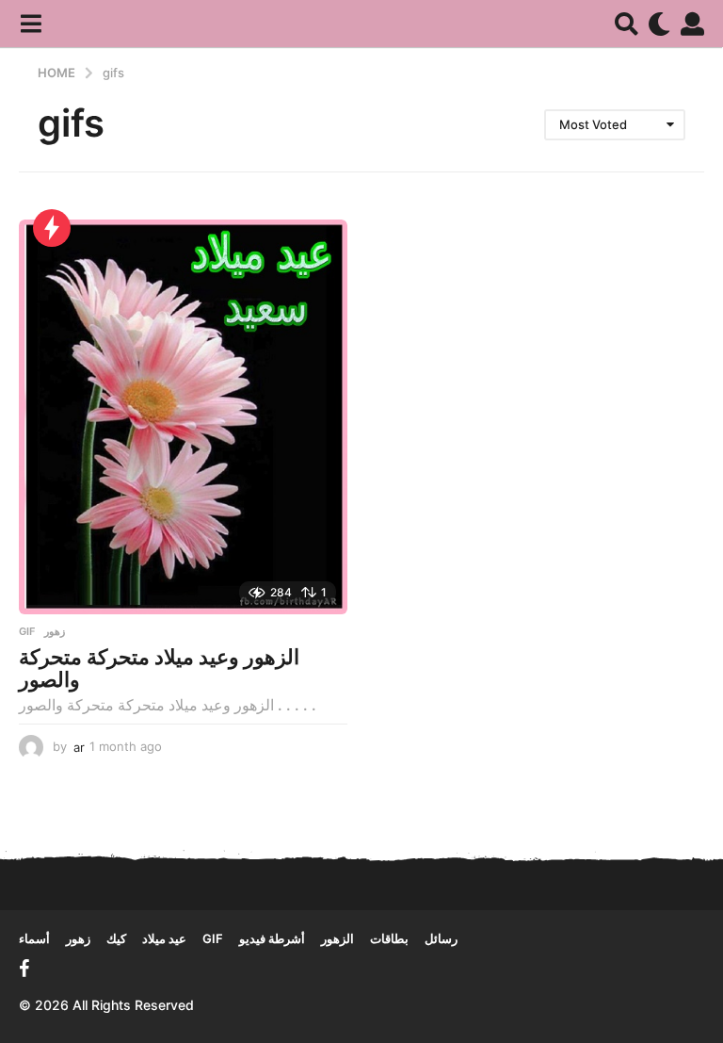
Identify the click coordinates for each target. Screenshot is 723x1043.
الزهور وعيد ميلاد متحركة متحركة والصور (159, 668)
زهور (54, 631)
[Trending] (52, 228)
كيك (116, 938)
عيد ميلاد (164, 938)
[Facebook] (24, 968)
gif (27, 631)
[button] (30, 23)
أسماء (34, 938)
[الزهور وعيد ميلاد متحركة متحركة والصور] (183, 417)
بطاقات (389, 938)
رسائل (441, 938)
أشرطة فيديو (272, 938)
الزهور (337, 938)
